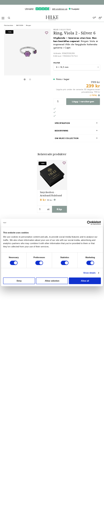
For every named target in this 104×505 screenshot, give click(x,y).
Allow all (85, 281)
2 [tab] (30, 79)
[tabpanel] (27, 52)
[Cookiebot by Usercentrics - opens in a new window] (89, 223)
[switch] (39, 263)
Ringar (28, 25)
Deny (19, 281)
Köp (59, 209)
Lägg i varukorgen (83, 101)
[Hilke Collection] (52, 18)
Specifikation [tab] (62, 123)
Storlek (56, 63)
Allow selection (52, 281)
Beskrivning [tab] (61, 130)
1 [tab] (24, 79)
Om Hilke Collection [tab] (66, 138)
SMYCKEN (19, 25)
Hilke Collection (62, 29)
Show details (89, 273)
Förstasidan (8, 25)
